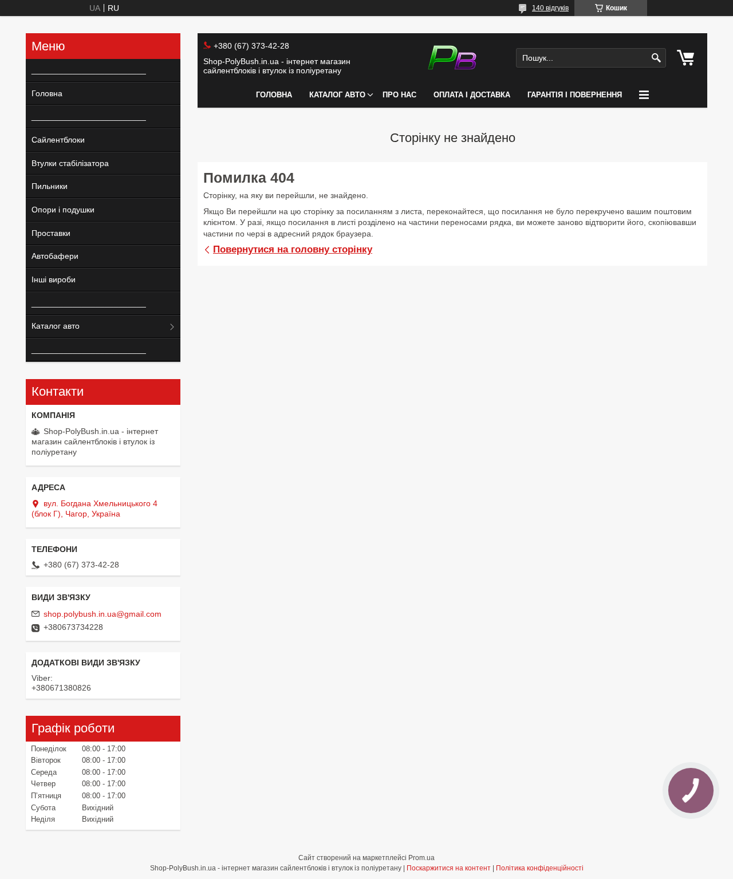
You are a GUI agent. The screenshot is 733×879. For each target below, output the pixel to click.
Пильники (49, 186)
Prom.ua (421, 858)
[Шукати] (656, 58)
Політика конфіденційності (540, 868)
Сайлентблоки (58, 139)
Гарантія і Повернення (574, 94)
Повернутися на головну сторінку (292, 249)
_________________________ (84, 69)
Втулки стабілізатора (70, 163)
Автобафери (54, 256)
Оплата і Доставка (472, 94)
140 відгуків (550, 8)
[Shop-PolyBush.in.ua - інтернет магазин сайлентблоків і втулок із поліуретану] (452, 57)
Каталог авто (337, 94)
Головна (274, 94)
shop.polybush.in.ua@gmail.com (102, 613)
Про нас (399, 94)
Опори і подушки (62, 209)
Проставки (50, 233)
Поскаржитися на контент (449, 868)
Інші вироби (53, 279)
